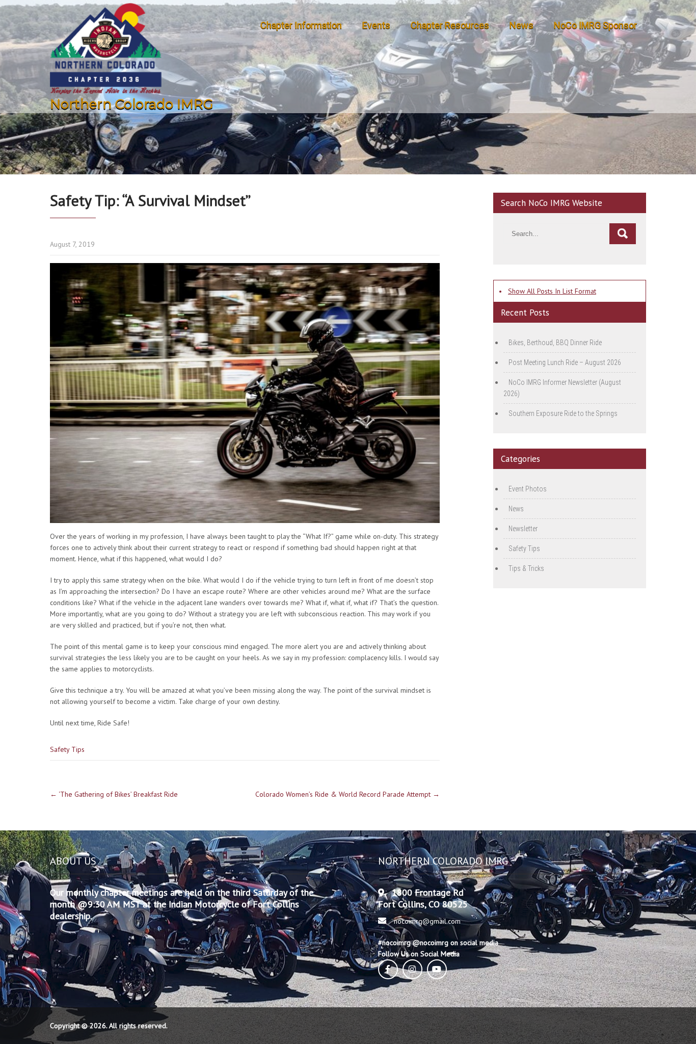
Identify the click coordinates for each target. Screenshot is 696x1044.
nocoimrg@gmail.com (427, 921)
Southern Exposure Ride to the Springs (563, 413)
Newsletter (523, 529)
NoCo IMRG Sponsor (595, 25)
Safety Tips (67, 749)
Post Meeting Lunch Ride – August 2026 (564, 362)
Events (376, 25)
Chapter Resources (450, 25)
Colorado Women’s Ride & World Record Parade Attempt (347, 794)
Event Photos (527, 489)
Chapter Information (301, 25)
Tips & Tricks (526, 568)
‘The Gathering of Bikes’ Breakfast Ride (114, 794)
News (521, 25)
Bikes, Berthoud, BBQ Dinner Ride (555, 342)
